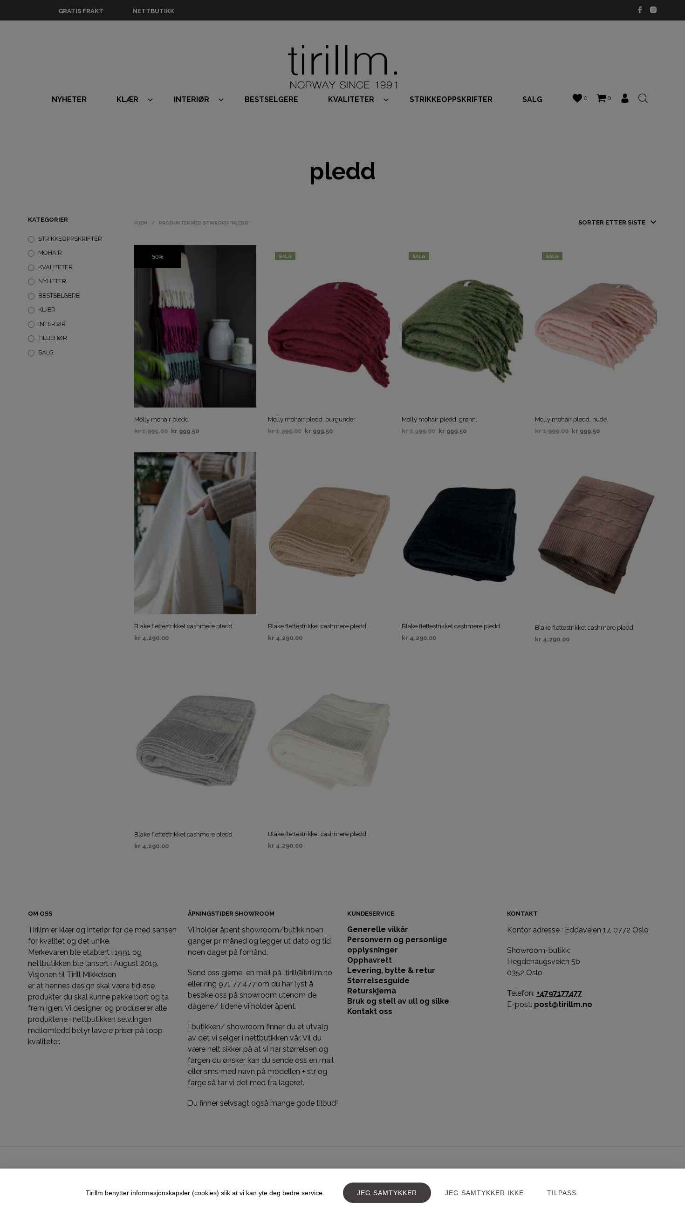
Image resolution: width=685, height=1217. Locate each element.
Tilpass (561, 1193)
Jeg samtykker (387, 1193)
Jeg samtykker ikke (484, 1193)
